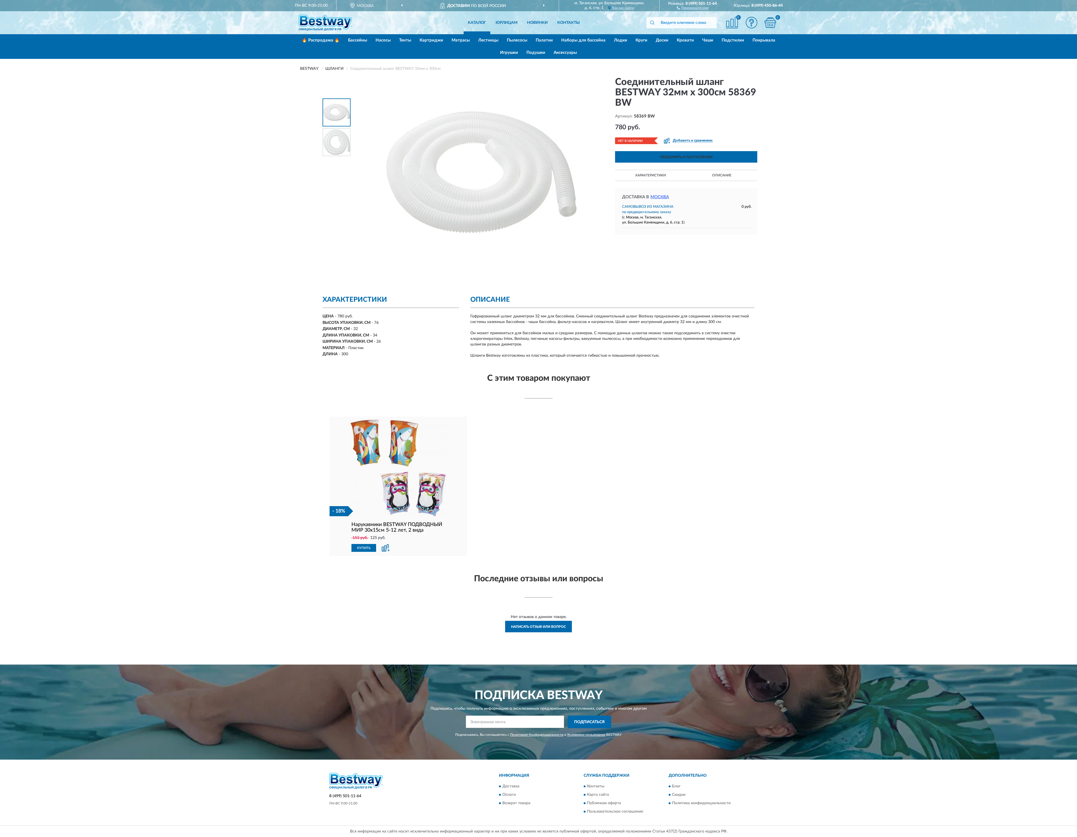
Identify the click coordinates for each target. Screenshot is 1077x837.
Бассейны (357, 40)
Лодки (620, 40)
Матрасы (461, 40)
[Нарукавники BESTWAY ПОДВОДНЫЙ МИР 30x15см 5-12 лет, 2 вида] (398, 467)
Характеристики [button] (650, 175)
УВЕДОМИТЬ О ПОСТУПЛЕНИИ (686, 157)
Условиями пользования (586, 734)
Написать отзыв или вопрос (538, 626)
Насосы (383, 40)
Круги (641, 40)
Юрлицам (506, 23)
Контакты (568, 23)
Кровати (685, 40)
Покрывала (763, 40)
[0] (770, 22)
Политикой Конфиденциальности (536, 734)
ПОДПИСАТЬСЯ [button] (589, 722)
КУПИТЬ (363, 548)
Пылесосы (517, 40)
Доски (662, 40)
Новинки (537, 23)
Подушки (535, 52)
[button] (692, 7)
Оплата (509, 795)
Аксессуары (565, 52)
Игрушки (509, 52)
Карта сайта (598, 795)
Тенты (405, 40)
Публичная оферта (604, 803)
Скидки (678, 795)
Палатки (544, 40)
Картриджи (431, 40)
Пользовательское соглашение (615, 812)
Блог (676, 786)
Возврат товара (516, 803)
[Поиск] (652, 22)
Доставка (510, 786)
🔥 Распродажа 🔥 (321, 40)
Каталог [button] (477, 23)
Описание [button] (721, 175)
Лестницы (488, 40)
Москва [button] (659, 197)
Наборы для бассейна (583, 40)
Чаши (707, 40)
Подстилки (733, 40)
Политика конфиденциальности (701, 803)
